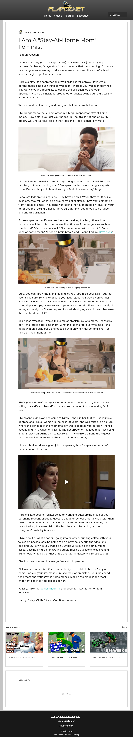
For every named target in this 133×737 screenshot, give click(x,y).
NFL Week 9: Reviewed (106, 657)
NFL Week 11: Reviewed (64, 657)
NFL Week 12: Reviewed (22, 657)
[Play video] (66, 482)
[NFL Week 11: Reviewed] (66, 642)
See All (125, 627)
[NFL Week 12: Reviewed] (24, 642)
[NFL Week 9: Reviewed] (108, 642)
